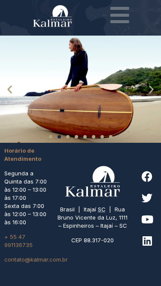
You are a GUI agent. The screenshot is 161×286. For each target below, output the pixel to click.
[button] (9, 89)
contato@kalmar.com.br (36, 259)
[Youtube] (147, 219)
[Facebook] (147, 176)
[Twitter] (147, 197)
